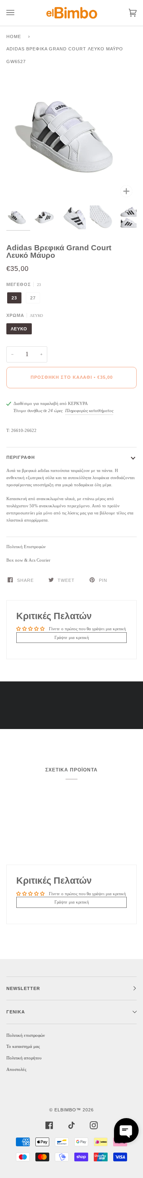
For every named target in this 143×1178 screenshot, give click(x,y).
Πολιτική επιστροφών (25, 1035)
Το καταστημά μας (23, 1046)
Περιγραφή (20, 457)
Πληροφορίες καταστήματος (89, 410)
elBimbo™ (67, 1109)
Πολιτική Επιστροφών (26, 546)
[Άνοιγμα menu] (18, 13)
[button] (126, 1130)
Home (13, 36)
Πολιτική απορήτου (23, 1057)
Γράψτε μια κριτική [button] (71, 637)
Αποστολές (16, 1069)
